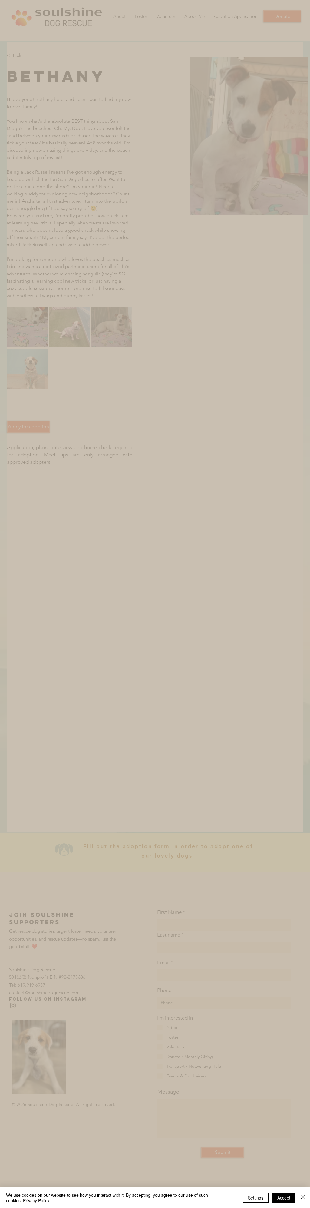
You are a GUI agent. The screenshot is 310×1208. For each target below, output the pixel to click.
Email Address (65, 617)
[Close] (302, 1197)
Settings (255, 1198)
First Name (62, 575)
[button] (91, 673)
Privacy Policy (36, 1200)
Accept (283, 1198)
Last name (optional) (71, 596)
